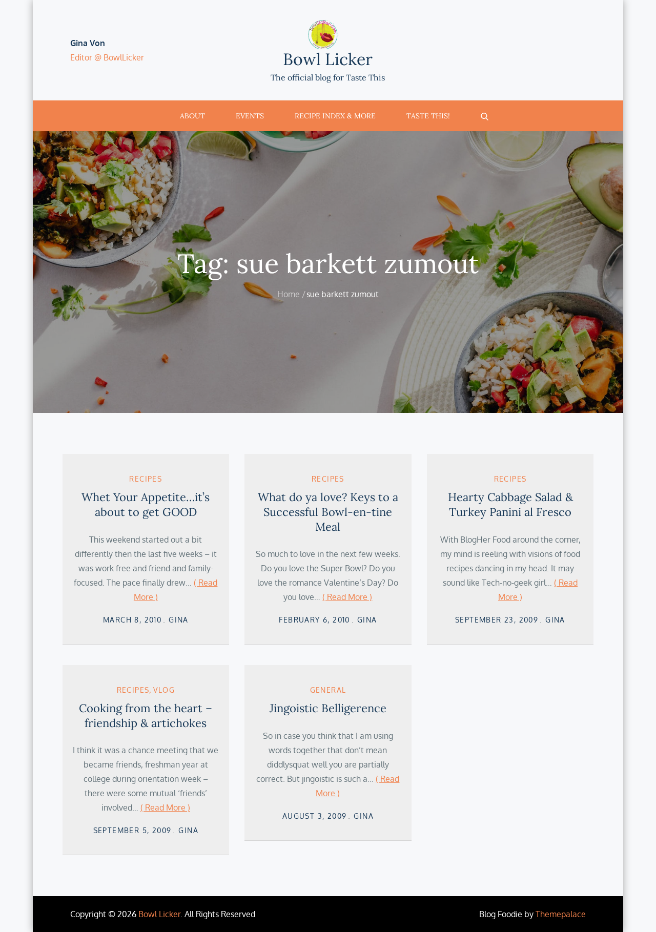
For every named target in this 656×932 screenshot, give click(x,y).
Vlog (164, 690)
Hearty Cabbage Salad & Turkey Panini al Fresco (510, 504)
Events (250, 115)
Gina (179, 619)
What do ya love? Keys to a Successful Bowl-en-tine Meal (328, 511)
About (192, 115)
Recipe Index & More (335, 115)
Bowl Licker (328, 59)
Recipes (145, 478)
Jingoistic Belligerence (328, 708)
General (328, 690)
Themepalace (561, 914)
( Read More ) (347, 597)
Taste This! (428, 115)
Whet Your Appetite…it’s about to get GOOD (145, 504)
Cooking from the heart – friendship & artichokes (145, 715)
